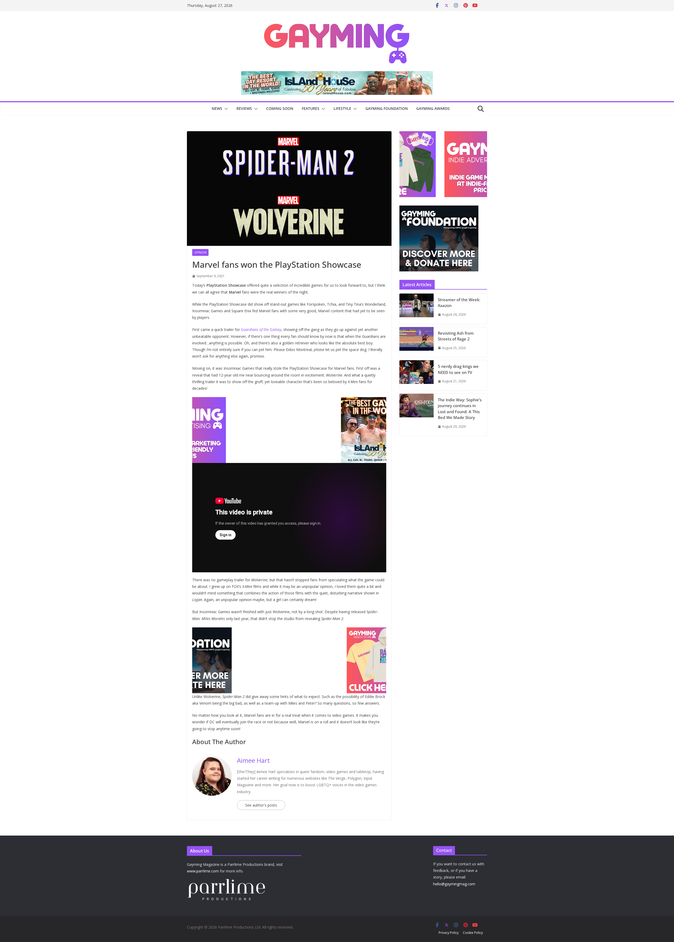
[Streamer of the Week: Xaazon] (416, 309)
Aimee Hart (253, 760)
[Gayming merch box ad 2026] (289, 631)
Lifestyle (342, 108)
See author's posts (261, 805)
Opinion (200, 252)
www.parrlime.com (203, 870)
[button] (225, 109)
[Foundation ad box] (438, 208)
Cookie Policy (473, 932)
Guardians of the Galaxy (261, 329)
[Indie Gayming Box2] (438, 133)
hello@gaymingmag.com (454, 883)
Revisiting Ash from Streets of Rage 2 (456, 336)
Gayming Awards (433, 108)
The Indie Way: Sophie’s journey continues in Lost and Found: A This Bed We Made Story (460, 408)
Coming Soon (279, 108)
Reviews (244, 108)
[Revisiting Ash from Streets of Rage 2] (416, 342)
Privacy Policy (449, 932)
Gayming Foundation (386, 108)
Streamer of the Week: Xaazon (459, 302)
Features (310, 108)
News (217, 108)
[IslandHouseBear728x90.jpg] (337, 75)
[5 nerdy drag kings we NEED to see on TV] (416, 375)
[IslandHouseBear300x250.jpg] (289, 401)
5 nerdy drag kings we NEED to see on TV (458, 369)
